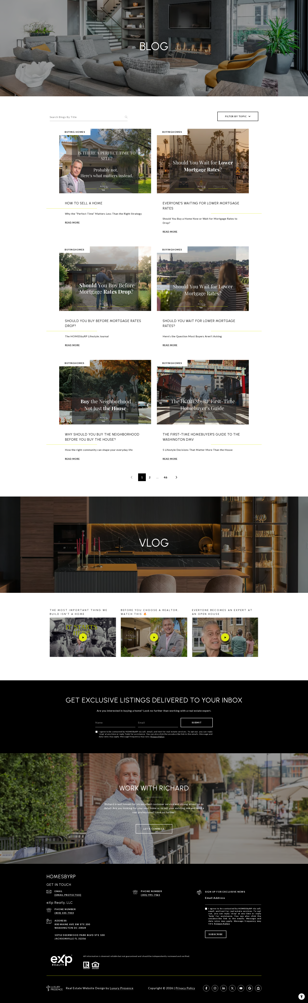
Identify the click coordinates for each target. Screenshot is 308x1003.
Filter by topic (236, 116)
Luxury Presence (121, 988)
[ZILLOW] (258, 988)
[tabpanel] (154, 636)
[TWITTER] (232, 988)
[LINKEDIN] (223, 988)
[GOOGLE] (249, 988)
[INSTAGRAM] (215, 988)
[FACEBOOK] (206, 988)
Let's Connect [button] (154, 828)
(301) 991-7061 (150, 895)
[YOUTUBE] (241, 988)
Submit (197, 722)
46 (165, 477)
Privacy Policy (157, 736)
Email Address (215, 897)
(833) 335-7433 (64, 912)
